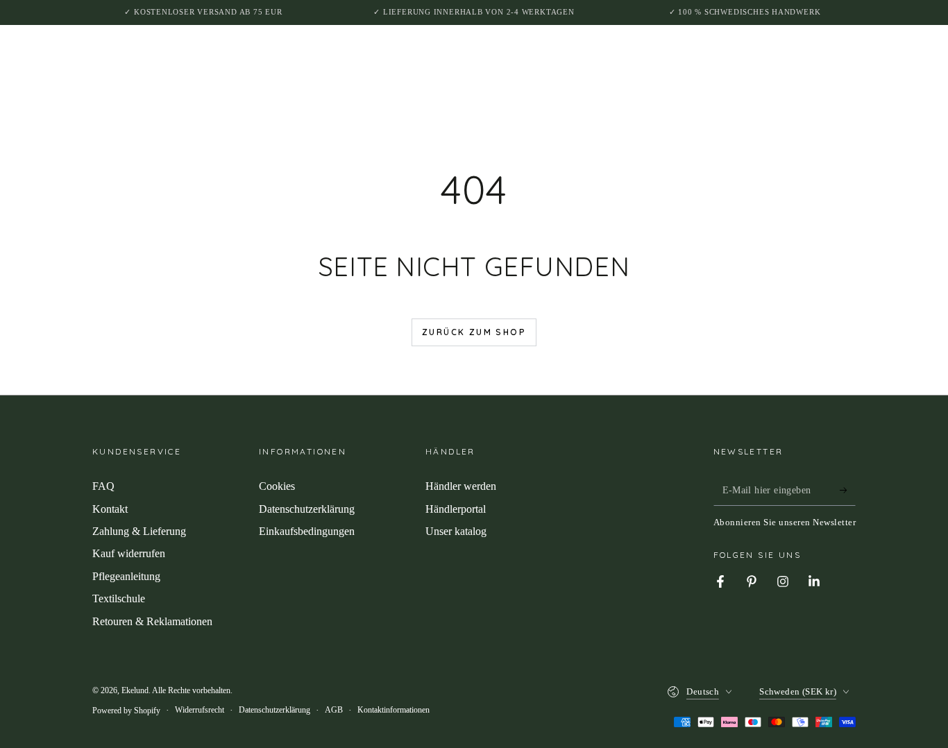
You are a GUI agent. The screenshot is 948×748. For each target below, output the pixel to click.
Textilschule (118, 598)
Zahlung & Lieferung (139, 531)
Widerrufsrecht (199, 710)
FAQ (103, 486)
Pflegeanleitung (126, 576)
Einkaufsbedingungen (307, 531)
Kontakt (110, 509)
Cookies (277, 486)
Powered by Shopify (126, 710)
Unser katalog (455, 531)
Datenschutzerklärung (307, 509)
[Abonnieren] (848, 490)
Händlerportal (455, 509)
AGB (334, 710)
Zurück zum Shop (474, 332)
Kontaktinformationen (393, 710)
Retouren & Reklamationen (152, 621)
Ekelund (135, 690)
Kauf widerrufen (128, 553)
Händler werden (460, 486)
